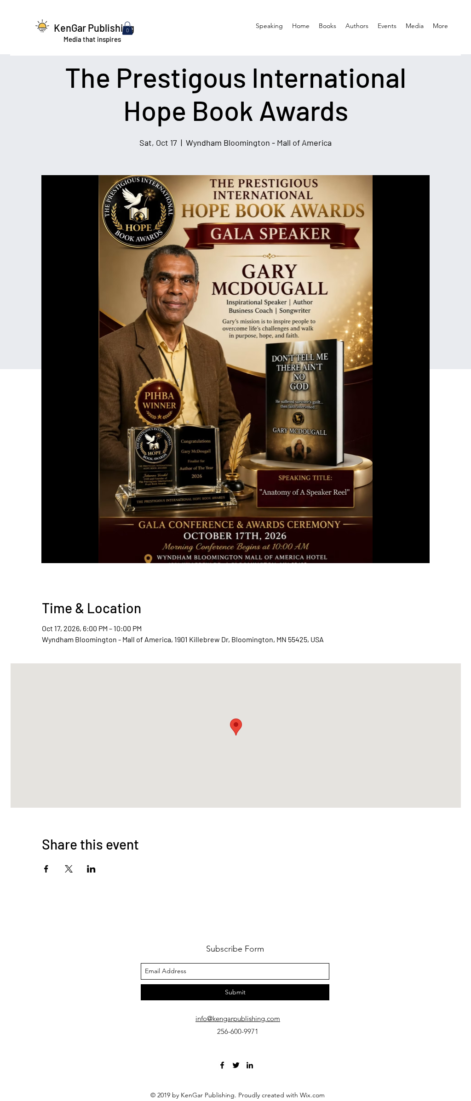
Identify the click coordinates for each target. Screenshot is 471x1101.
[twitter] (236, 1065)
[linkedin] (249, 1065)
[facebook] (222, 1065)
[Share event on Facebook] (46, 869)
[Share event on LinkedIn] (91, 869)
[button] (127, 28)
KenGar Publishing (94, 28)
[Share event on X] (68, 869)
